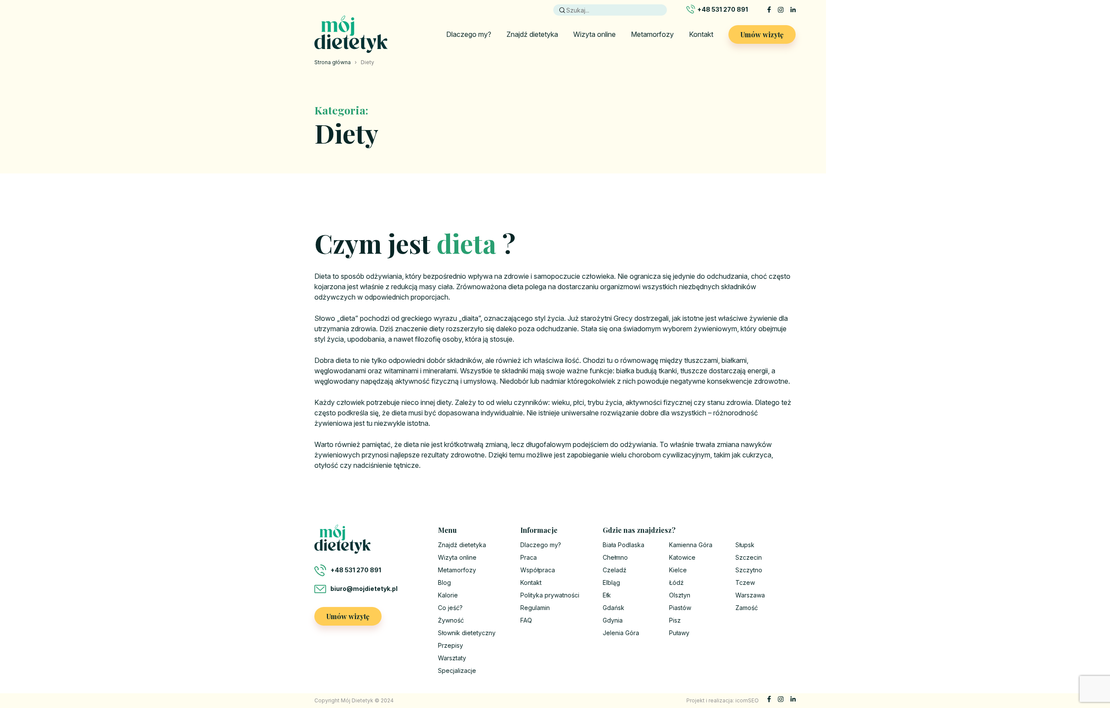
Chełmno (615, 557)
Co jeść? (450, 607)
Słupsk (744, 544)
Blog (444, 582)
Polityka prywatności (549, 595)
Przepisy (450, 645)
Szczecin (748, 557)
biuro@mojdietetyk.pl (364, 588)
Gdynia (613, 620)
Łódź (676, 582)
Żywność (451, 620)
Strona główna (332, 62)
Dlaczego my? (468, 34)
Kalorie (448, 595)
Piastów (680, 607)
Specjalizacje (457, 670)
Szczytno (748, 570)
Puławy (679, 632)
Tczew (745, 582)
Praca (528, 557)
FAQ (526, 620)
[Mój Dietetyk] (351, 34)
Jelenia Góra (621, 632)
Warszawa (750, 595)
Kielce (678, 570)
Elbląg (611, 582)
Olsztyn (679, 595)
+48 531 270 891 (722, 9)
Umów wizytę (762, 34)
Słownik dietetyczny (467, 632)
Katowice (682, 557)
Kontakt (701, 34)
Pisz (675, 620)
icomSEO (747, 700)
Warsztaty (452, 658)
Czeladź (615, 570)
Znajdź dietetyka (532, 34)
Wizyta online (594, 34)
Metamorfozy (652, 34)
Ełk (607, 595)
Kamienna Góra (690, 544)
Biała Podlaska (623, 544)
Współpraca (537, 570)
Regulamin (535, 607)
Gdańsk (613, 607)
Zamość (746, 607)
